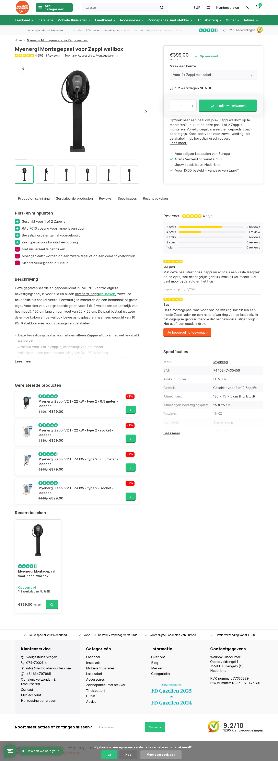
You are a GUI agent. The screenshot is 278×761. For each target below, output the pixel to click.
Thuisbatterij (207, 20)
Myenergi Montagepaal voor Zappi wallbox (57, 40)
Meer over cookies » (161, 754)
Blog (154, 663)
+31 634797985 (38, 674)
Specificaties (127, 198)
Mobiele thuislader (72, 20)
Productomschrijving (34, 198)
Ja (109, 754)
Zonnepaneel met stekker (168, 20)
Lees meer (178, 143)
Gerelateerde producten (74, 198)
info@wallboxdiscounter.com (48, 668)
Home (18, 40)
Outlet (231, 20)
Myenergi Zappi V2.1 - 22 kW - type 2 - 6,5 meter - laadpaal (78, 403)
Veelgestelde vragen (41, 657)
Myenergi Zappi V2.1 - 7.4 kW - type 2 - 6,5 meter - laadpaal (78, 461)
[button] (146, 111)
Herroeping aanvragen (38, 701)
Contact (27, 690)
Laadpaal (22, 20)
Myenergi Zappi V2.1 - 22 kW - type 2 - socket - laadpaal (75, 432)
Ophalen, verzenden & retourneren (38, 681)
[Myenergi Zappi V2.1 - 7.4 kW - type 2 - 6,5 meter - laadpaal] (26, 460)
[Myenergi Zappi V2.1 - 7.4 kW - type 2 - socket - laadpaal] (26, 489)
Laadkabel (103, 20)
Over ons (158, 657)
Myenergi (220, 362)
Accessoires (130, 20)
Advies (249, 20)
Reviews (105, 198)
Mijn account (31, 695)
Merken (157, 668)
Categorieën (160, 674)
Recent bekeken (155, 198)
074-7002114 (36, 663)
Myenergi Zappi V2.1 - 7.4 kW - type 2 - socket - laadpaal (76, 490)
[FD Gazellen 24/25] (177, 695)
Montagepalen (105, 55)
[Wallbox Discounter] (22, 7)
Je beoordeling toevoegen (187, 332)
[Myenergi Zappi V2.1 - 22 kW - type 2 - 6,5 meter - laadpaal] (26, 402)
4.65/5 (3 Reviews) (47, 55)
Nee (128, 754)
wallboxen (107, 294)
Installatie (45, 20)
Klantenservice (227, 7)
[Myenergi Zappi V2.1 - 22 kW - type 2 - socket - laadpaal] (26, 431)
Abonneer (155, 727)
